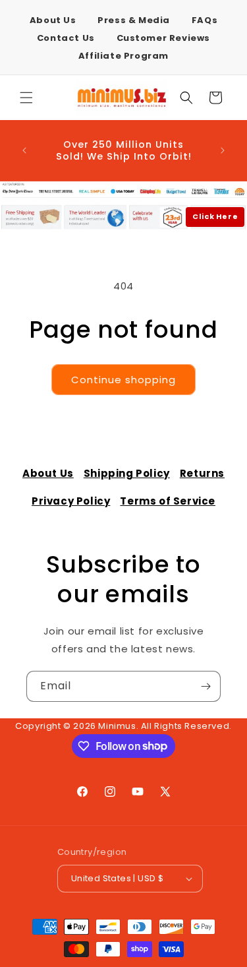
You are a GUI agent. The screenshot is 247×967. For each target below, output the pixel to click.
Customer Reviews (164, 38)
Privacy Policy (71, 501)
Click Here (215, 216)
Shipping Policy (127, 473)
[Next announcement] (222, 150)
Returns (202, 473)
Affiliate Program (123, 55)
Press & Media (133, 20)
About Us (53, 20)
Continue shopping (123, 380)
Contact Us (66, 38)
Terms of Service (167, 501)
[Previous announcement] (24, 150)
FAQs (204, 20)
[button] (26, 97)
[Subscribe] (205, 686)
